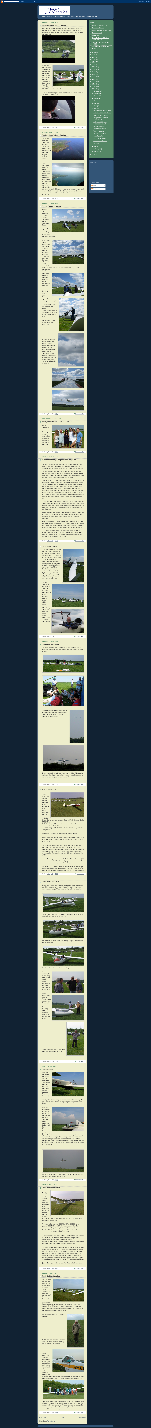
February (97, 149)
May (95, 108)
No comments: (79, 127)
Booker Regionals (97, 33)
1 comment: (80, 874)
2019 (94, 62)
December (97, 91)
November (97, 93)
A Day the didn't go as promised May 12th (59, 460)
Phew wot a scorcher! (51, 882)
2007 (94, 154)
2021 (94, 57)
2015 (94, 72)
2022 (94, 54)
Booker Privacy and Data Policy (101, 30)
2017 (94, 67)
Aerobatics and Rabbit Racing (54, 25)
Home (62, 1417)
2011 (94, 81)
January (96, 151)
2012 (94, 79)
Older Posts (82, 1417)
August (96, 101)
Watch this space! (49, 790)
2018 (94, 64)
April (95, 144)
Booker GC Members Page (100, 25)
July (95, 103)
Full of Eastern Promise (51, 206)
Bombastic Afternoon (50, 644)
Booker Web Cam (97, 35)
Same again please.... (50, 546)
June (95, 106)
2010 (94, 84)
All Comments (97, 189)
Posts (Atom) (51, 1421)
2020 (94, 59)
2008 (94, 89)
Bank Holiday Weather (51, 1276)
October (96, 96)
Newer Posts (42, 1417)
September (97, 98)
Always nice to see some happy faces (57, 422)
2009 (94, 86)
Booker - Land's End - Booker (54, 135)
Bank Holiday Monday (51, 1188)
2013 (94, 76)
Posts (94, 185)
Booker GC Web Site (98, 28)
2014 (94, 74)
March (96, 146)
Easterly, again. (48, 1069)
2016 (94, 69)
